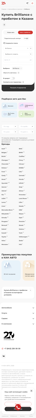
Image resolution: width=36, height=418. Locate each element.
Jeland (4, 191)
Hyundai (6, 183)
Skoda (22, 225)
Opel (21, 217)
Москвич (5, 244)
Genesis (22, 175)
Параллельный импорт (12, 38)
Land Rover (23, 198)
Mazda (22, 206)
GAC (21, 172)
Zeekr (21, 240)
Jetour (22, 191)
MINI (21, 210)
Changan (6, 160)
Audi (4, 149)
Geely (4, 175)
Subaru (22, 229)
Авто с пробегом (25, 32)
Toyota (5, 237)
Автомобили (7, 308)
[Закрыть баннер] (31, 390)
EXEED (22, 168)
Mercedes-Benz (8, 210)
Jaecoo (4, 187)
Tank (21, 233)
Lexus (4, 202)
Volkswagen (24, 237)
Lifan (21, 202)
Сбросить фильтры (10, 73)
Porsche (22, 221)
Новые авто (10, 32)
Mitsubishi (6, 214)
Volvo (4, 240)
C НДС (26, 38)
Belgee (5, 152)
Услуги (4, 313)
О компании (7, 324)
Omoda (5, 217)
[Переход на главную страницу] (3, 3)
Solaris (4, 229)
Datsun (5, 168)
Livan (4, 206)
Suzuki (4, 233)
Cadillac (22, 156)
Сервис (5, 318)
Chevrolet (6, 164)
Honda (22, 179)
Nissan (22, 214)
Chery (22, 160)
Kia (4, 195)
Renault (5, 225)
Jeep (21, 187)
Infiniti (21, 183)
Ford (4, 172)
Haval (4, 179)
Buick (4, 156)
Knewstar (22, 195)
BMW (21, 152)
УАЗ (21, 244)
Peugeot (5, 221)
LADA (5, 198)
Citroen (22, 164)
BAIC (21, 149)
